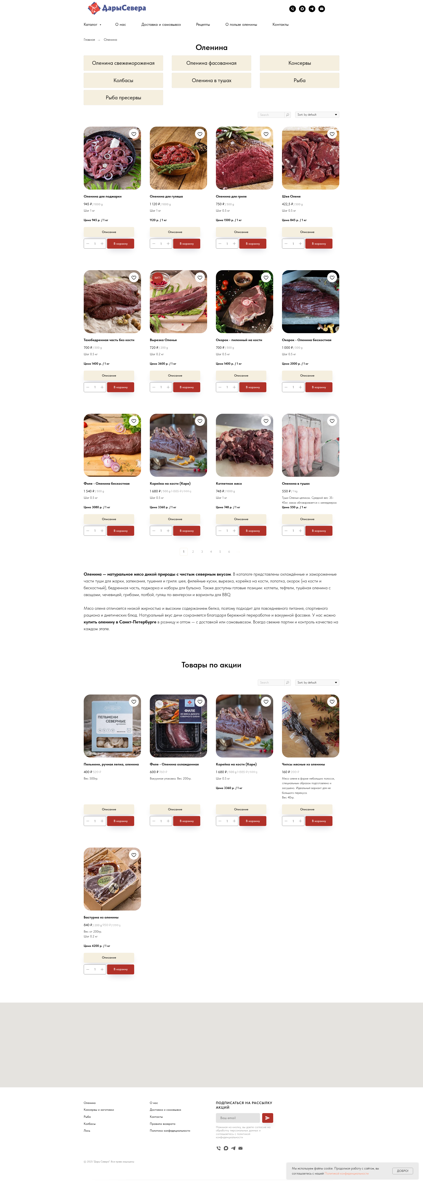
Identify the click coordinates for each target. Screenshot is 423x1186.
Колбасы (123, 80)
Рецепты (203, 24)
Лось (87, 1130)
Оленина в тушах (211, 80)
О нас (120, 24)
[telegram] (312, 9)
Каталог (91, 24)
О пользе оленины (241, 24)
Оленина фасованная (211, 63)
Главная (89, 39)
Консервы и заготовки (99, 1109)
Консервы (299, 63)
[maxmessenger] (302, 9)
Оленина (110, 39)
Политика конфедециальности (170, 1130)
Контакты (281, 24)
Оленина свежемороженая (123, 63)
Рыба (300, 80)
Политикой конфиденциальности (347, 1173)
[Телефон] (292, 9)
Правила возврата (162, 1123)
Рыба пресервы (123, 97)
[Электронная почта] (321, 9)
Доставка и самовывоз (161, 24)
